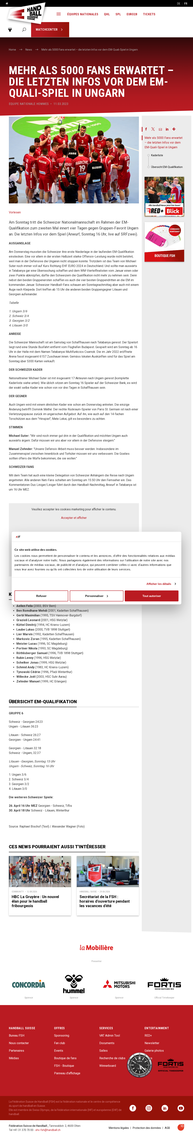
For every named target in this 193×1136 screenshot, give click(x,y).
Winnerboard (107, 1066)
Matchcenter (47, 29)
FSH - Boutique (64, 1066)
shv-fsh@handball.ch (48, 1129)
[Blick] (164, 196)
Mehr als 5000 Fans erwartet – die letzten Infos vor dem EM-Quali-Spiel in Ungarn (163, 142)
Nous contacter (19, 1043)
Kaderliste (157, 155)
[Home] (5, 3)
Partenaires (16, 1050)
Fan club (59, 1043)
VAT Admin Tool (109, 1035)
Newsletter (152, 1043)
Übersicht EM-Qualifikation (167, 166)
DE (178, 3)
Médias (14, 1058)
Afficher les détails (158, 583)
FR (185, 3)
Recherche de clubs (112, 1058)
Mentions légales (119, 1127)
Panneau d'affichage (67, 1073)
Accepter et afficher (74, 518)
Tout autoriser (151, 595)
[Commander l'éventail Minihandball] (164, 242)
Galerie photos (154, 1050)
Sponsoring (61, 1035)
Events (58, 1050)
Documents (106, 1043)
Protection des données (147, 1127)
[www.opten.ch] (181, 1129)
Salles (103, 1050)
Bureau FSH (16, 1035)
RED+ (148, 1035)
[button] (58, 14)
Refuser (41, 595)
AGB (167, 1127)
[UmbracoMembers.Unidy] (10, 29)
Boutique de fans (65, 1058)
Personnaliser (94, 595)
